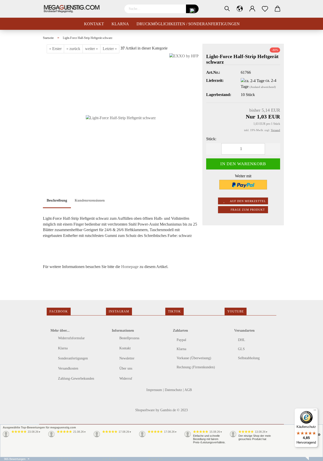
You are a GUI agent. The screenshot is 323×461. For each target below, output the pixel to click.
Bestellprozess (128, 338)
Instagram (119, 311)
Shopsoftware (145, 410)
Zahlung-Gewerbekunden (75, 378)
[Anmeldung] (252, 9)
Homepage (130, 266)
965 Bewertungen (14, 458)
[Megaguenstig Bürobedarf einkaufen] (73, 9)
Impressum (154, 390)
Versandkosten (67, 368)
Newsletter (126, 358)
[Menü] (315, 411)
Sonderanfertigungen (72, 358)
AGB (188, 390)
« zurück (73, 48)
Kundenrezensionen (90, 200)
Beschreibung (57, 200)
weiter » (91, 48)
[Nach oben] (13, 453)
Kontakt (94, 24)
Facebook (58, 311)
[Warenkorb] (277, 9)
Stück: (211, 139)
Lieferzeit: (215, 80)
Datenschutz (174, 390)
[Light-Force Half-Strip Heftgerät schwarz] (121, 116)
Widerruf (125, 378)
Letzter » (110, 48)
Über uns (125, 368)
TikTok (174, 311)
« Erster (55, 48)
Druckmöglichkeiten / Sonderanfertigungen (188, 24)
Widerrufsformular (71, 338)
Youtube (235, 311)
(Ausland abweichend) (263, 86)
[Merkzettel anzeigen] (265, 9)
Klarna (120, 24)
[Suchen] (227, 9)
